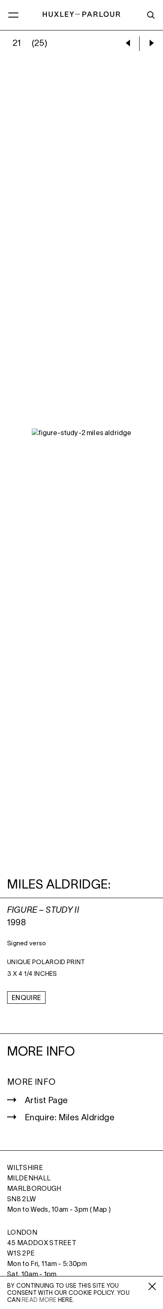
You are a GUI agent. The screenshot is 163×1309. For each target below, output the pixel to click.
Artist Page (46, 1101)
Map (100, 1210)
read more (39, 1300)
